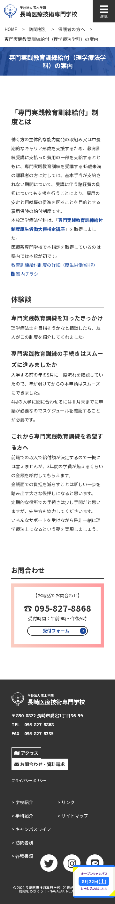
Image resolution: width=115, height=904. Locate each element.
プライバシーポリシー (29, 780)
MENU (103, 16)
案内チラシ (27, 274)
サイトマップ (74, 815)
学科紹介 (24, 815)
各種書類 (24, 856)
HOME (10, 29)
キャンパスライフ (33, 829)
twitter (48, 863)
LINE (94, 863)
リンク (68, 802)
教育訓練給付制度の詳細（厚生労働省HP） (54, 265)
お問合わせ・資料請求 (42, 764)
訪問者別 (38, 29)
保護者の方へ (71, 29)
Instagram (71, 863)
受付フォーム (55, 630)
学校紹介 (24, 802)
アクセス (29, 753)
